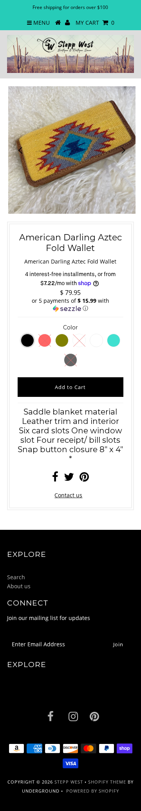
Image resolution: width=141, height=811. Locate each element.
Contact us (68, 495)
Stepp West (68, 782)
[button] (70, 304)
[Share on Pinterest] (84, 478)
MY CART (95, 22)
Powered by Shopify (92, 791)
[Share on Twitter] (69, 478)
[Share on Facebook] (55, 478)
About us (19, 586)
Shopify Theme (107, 782)
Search (16, 577)
